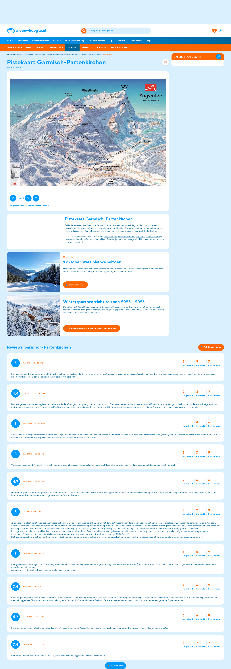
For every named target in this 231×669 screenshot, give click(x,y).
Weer (28, 47)
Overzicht (29, 54)
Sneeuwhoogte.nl (15, 54)
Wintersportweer (40, 40)
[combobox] (119, 31)
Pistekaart (72, 47)
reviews (68, 239)
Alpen (49, 54)
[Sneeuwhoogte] (42, 30)
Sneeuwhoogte (14, 47)
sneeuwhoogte (110, 236)
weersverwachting (126, 236)
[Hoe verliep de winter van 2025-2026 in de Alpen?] (33, 315)
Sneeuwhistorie (55, 47)
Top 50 (10, 40)
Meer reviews (116, 665)
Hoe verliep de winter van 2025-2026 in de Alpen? (92, 328)
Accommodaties (97, 40)
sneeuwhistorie (153, 236)
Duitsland (40, 54)
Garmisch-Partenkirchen (65, 54)
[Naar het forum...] (33, 272)
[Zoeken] (119, 31)
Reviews (122, 40)
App (149, 40)
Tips (111, 40)
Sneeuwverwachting (74, 40)
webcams (140, 236)
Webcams (23, 40)
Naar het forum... (76, 284)
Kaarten (57, 40)
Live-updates (100, 47)
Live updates (136, 40)
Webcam (39, 47)
